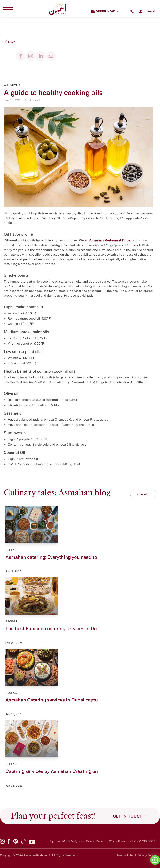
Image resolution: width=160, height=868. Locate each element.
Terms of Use (125, 855)
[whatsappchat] (155, 860)
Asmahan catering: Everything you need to (51, 557)
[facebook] (20, 56)
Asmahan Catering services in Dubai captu (51, 699)
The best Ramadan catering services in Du (51, 628)
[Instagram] (2, 841)
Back (11, 41)
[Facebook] (9, 841)
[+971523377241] (131, 12)
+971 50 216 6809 (142, 841)
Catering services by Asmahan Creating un (51, 771)
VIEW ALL (143, 493)
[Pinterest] (15, 841)
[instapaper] (31, 56)
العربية (151, 11)
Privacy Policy (146, 855)
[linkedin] (41, 56)
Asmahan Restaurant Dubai (110, 240)
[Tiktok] (23, 841)
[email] (51, 56)
